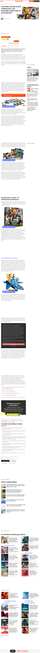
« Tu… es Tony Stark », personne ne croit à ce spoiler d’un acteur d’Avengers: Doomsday (13, 557)
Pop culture (30, 3)
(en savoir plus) (22, 335)
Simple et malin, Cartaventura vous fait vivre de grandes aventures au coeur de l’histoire (15, 510)
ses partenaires (13, 339)
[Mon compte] (30, 1)
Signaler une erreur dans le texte (7, 458)
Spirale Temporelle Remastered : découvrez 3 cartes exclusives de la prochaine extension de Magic (14, 491)
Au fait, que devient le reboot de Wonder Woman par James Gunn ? (34, 540)
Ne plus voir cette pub (5, 33)
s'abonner (37, 1)
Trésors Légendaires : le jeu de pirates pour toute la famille (15, 500)
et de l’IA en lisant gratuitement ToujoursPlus (15, 420)
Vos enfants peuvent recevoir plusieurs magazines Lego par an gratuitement (32, 109)
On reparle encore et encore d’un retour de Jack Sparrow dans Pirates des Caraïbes (34, 614)
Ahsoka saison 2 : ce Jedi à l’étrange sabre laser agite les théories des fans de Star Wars (33, 607)
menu (2, 1)
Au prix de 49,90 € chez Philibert (8, 395)
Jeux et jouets (36, 3)
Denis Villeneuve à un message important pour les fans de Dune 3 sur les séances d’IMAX (13, 595)
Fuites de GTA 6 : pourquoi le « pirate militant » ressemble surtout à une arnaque (13, 549)
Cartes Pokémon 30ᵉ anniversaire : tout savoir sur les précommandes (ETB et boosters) (35, 90)
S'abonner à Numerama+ (12, 414)
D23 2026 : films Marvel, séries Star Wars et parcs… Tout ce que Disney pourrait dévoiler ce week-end (14, 447)
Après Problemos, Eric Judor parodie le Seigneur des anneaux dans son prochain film (13, 540)
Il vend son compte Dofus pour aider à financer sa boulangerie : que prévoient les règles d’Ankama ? (13, 573)
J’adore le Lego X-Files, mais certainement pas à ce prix (32, 99)
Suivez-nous (16, 41)
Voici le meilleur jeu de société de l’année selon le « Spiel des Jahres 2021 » (16, 505)
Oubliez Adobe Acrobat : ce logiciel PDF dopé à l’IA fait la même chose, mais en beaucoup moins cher (15, 485)
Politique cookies (13, 342)
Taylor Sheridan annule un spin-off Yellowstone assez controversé (33, 557)
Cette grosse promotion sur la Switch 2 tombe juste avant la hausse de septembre (33, 572)
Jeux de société (4, 463)
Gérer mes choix (13, 346)
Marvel (3, 426)
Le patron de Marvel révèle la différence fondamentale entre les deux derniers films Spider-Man (13, 614)
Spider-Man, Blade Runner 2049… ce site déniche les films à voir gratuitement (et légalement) (33, 630)
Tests (10, 463)
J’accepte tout (14, 344)
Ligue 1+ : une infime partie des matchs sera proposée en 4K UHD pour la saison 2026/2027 (34, 565)
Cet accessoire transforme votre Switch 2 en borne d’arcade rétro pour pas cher (32, 95)
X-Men (14, 463)
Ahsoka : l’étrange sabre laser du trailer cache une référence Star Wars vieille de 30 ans (13, 565)
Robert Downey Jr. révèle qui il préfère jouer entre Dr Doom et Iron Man (34, 595)
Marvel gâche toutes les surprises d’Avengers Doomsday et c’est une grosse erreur (34, 622)
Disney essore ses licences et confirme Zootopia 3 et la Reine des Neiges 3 (13, 607)
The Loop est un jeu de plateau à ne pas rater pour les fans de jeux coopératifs (15, 495)
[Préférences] (32, 1)
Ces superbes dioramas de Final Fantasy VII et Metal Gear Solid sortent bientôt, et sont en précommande (32, 104)
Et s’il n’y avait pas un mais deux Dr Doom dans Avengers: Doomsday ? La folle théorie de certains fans (13, 622)
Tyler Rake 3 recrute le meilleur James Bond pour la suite (34, 547)
